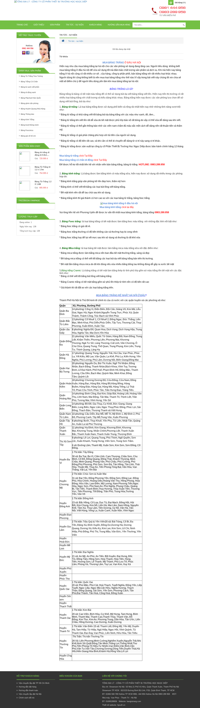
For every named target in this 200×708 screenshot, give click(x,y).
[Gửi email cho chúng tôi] (31, 52)
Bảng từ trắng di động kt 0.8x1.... (42, 153)
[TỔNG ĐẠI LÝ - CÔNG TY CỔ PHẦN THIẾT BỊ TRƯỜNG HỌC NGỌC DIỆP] (50, 1)
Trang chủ (22, 25)
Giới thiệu (39, 25)
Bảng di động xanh (28, 92)
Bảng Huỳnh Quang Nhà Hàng (33, 109)
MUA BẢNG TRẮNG (113, 62)
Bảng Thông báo (27, 114)
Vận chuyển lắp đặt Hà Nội (30, 694)
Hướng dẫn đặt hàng (27, 687)
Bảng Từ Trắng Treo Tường (32, 76)
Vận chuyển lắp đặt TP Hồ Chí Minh (34, 683)
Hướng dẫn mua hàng (119, 25)
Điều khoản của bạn (70, 676)
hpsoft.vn (121, 705)
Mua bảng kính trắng (117, 207)
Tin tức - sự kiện (74, 25)
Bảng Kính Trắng (27, 120)
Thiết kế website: (109, 705)
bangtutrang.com (134, 701)
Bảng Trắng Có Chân (29, 82)
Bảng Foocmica (27, 130)
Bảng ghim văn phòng (29, 103)
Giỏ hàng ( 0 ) (180, 3)
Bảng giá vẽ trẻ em (28, 136)
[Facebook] (27, 52)
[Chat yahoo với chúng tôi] (23, 52)
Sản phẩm (55, 25)
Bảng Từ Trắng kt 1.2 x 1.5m (42, 168)
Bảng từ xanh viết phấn (30, 87)
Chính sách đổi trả (26, 698)
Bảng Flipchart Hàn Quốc (31, 98)
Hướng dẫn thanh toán (28, 690)
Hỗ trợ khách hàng (28, 676)
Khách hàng (95, 25)
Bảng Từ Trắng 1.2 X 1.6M (43, 182)
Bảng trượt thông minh (30, 125)
